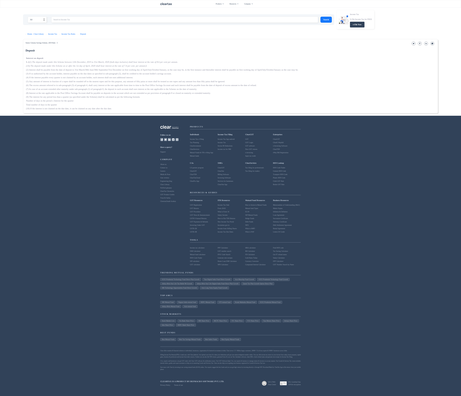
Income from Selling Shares (227, 228)
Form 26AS (222, 208)
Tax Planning (194, 142)
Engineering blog (166, 181)
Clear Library (165, 184)
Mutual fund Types (251, 208)
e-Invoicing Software (280, 146)
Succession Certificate (280, 218)
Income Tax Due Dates (225, 232)
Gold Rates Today (251, 258)
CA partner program (197, 168)
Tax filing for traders (252, 171)
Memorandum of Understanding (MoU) (286, 205)
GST (247, 139)
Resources (233, 4)
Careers (162, 171)
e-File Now (357, 25)
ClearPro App (194, 181)
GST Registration (196, 205)
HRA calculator (250, 248)
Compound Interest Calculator (255, 265)
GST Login (249, 142)
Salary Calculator (279, 258)
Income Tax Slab (223, 205)
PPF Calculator (223, 248)
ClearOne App (222, 184)
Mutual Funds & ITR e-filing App (201, 153)
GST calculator (195, 265)
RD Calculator (250, 251)
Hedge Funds (249, 218)
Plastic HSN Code (279, 178)
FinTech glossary (166, 188)
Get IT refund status (280, 254)
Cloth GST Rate (278, 181)
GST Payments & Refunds (199, 222)
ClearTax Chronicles (167, 191)
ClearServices (194, 149)
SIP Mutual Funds (251, 215)
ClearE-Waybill (278, 142)
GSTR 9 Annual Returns (198, 218)
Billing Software (223, 174)
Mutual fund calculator (197, 254)
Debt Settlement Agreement (282, 225)
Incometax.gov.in (223, 225)
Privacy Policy (165, 385)
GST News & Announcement (200, 215)
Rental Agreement (279, 228)
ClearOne (221, 171)
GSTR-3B (193, 232)
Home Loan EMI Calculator (227, 261)
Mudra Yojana (277, 208)
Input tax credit (250, 156)
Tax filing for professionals (254, 168)
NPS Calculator (223, 265)
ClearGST (276, 139)
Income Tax (222, 142)
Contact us (163, 168)
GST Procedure (195, 212)
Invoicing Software (224, 178)
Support (163, 152)
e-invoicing (249, 153)
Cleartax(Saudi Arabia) (168, 201)
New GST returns (251, 149)
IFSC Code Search (224, 254)
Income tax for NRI (224, 149)
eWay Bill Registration (280, 153)
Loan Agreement (278, 215)
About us (163, 164)
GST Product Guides (167, 194)
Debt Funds (249, 222)
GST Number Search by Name (283, 265)
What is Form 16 (223, 212)
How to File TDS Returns (226, 218)
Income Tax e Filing (197, 139)
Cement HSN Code (279, 171)
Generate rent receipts (225, 258)
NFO (247, 225)
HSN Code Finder (279, 168)
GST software (250, 146)
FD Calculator (250, 254)
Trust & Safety (165, 198)
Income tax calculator (197, 248)
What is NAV (249, 232)
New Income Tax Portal (226, 222)
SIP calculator (194, 261)
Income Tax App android (226, 139)
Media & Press (165, 174)
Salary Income (222, 215)
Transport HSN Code (280, 174)
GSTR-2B (193, 228)
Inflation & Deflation (280, 212)
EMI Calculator (195, 251)
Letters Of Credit (279, 232)
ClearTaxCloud (195, 178)
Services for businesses (225, 181)
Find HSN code (278, 248)
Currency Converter (252, 261)
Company (247, 4)
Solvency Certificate (280, 222)
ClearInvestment (195, 146)
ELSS (247, 212)
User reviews (164, 178)
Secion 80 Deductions (225, 146)
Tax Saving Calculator (280, 251)
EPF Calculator (278, 261)
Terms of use (178, 385)
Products (219, 4)
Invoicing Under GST (197, 225)
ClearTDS (276, 149)
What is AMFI (250, 228)
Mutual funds (194, 156)
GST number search (224, 251)
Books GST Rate (278, 184)
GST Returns (194, 208)
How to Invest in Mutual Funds (256, 205)
